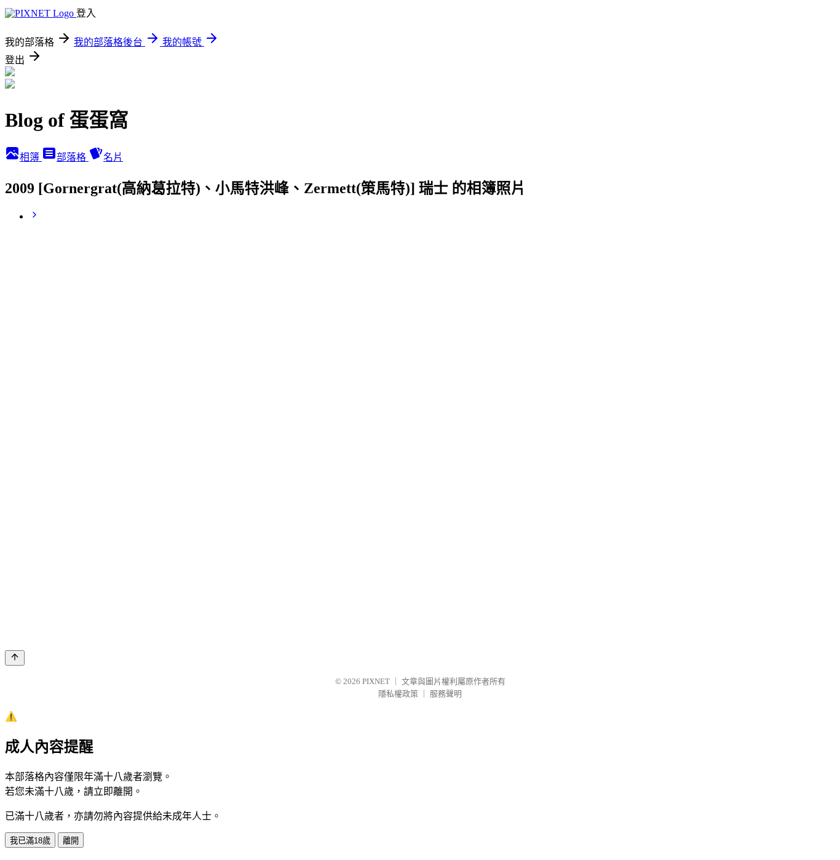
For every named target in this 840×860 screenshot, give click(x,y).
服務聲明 (446, 693)
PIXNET (376, 681)
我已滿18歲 (30, 840)
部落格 (73, 157)
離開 (71, 840)
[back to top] (15, 658)
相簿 (31, 157)
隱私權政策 (398, 693)
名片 (113, 157)
